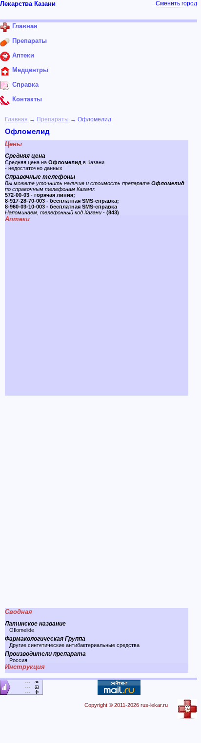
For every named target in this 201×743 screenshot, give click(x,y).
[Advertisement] (100, 501)
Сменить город (176, 3)
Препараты (53, 119)
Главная (16, 119)
